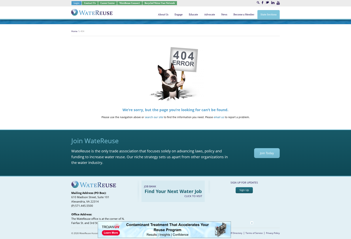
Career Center (107, 3)
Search (258, 2)
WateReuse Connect (129, 3)
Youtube (278, 3)
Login (76, 3)
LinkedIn (272, 2)
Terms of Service (254, 233)
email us (219, 117)
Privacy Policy (273, 233)
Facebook (262, 2)
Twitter (267, 2)
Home (74, 31)
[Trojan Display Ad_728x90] (164, 237)
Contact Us (90, 3)
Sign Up (244, 190)
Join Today (267, 153)
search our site (154, 117)
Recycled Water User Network (160, 3)
